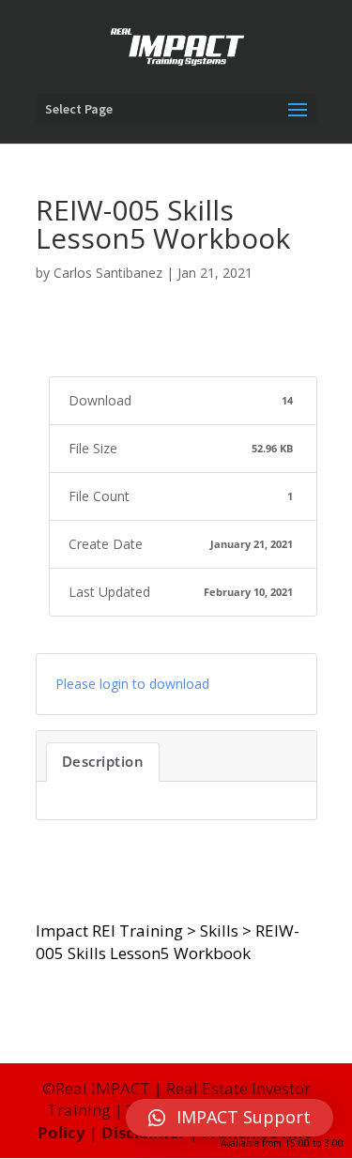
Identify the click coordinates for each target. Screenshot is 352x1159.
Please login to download (132, 684)
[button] (229, 1117)
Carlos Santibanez (108, 273)
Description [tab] (103, 761)
